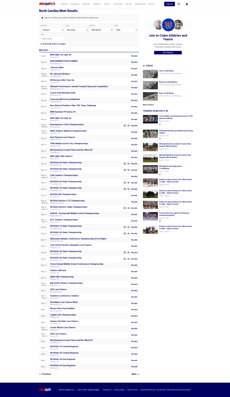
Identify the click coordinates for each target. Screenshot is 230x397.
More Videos (148, 105)
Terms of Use (132, 390)
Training (128, 4)
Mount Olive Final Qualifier (62, 308)
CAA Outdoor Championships (64, 175)
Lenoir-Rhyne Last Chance (62, 327)
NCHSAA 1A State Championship (66, 226)
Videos (149, 66)
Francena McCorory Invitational (65, 99)
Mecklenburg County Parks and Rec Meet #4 (71, 340)
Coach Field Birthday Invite (62, 93)
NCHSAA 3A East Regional (62, 365)
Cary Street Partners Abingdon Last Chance (71, 245)
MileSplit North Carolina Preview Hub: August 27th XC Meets (175, 156)
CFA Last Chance (58, 289)
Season (43, 25)
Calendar (86, 4)
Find (42, 34)
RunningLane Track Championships (67, 124)
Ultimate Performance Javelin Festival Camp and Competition (79, 86)
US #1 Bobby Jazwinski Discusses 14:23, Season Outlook (176, 117)
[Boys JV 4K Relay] (150, 96)
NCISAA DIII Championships (63, 194)
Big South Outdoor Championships (66, 283)
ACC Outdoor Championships (64, 220)
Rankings (75, 4)
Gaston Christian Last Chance (64, 321)
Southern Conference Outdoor (64, 296)
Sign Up (169, 4)
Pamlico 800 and (58, 270)
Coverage (117, 4)
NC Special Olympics (60, 74)
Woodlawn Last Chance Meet (64, 302)
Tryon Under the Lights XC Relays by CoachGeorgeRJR (174, 214)
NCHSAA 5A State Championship (66, 181)
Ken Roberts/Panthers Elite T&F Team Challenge (73, 105)
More (151, 4)
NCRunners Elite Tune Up (62, 80)
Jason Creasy (93, 390)
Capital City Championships (63, 315)
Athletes (97, 4)
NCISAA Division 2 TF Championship (67, 200)
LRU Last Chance (58, 334)
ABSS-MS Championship (62, 277)
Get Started (168, 52)
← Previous (45, 374)
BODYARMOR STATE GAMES (63, 61)
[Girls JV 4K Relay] (150, 74)
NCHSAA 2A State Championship (66, 251)
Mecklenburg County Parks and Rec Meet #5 (71, 150)
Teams (107, 4)
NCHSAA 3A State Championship (66, 232)
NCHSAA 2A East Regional (62, 359)
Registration (140, 4)
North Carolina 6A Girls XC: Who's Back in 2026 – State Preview (175, 180)
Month (92, 25)
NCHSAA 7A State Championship (66, 188)
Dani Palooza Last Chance (62, 137)
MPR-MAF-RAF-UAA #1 (61, 156)
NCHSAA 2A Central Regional (64, 353)
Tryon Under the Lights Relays (170, 73)
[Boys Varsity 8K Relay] (150, 85)
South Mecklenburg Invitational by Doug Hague (176, 132)
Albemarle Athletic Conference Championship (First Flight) (78, 239)
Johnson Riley (57, 67)
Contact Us (107, 390)
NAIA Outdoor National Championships (68, 131)
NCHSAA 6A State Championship (66, 162)
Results (64, 4)
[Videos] (129, 125)
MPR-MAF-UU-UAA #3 (60, 55)
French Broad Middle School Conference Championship (76, 264)
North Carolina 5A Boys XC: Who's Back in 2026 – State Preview (175, 192)
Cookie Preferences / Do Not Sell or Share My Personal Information (165, 390)
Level (67, 25)
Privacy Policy (119, 390)
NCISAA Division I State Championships (68, 207)
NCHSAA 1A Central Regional (64, 346)
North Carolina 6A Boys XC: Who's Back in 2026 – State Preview (175, 203)
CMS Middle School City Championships (69, 143)
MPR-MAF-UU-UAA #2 (60, 118)
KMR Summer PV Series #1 (63, 112)
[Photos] (125, 125)
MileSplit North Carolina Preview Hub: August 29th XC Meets (175, 145)
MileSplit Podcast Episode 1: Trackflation (171, 167)
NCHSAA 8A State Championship (66, 169)
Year (116, 25)
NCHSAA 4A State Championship (66, 258)
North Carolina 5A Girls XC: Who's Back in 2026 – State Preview (175, 227)
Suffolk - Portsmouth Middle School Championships (74, 213)
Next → (135, 374)
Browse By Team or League (54, 44)
